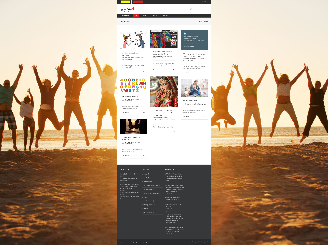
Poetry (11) (147, 197)
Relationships (128, 59)
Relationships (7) (149, 201)
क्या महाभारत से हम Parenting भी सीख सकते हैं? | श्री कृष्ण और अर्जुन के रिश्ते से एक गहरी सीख (175, 230)
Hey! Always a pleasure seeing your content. (173, 198)
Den (155, 242)
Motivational (159, 58)
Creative (151, 242)
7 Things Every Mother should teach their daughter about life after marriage (163, 112)
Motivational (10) (149, 189)
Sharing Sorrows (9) (149, 205)
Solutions (158, 242)
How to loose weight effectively (129, 197)
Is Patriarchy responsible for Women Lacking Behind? (162, 53)
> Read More (125, 71)
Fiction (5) (146, 174)
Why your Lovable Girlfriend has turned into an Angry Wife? (194, 55)
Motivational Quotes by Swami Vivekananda (129, 179)
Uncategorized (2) (149, 213)
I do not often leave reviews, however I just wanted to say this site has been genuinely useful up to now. (175, 189)
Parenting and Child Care (162, 119)
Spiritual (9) (147, 209)
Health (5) (146, 178)
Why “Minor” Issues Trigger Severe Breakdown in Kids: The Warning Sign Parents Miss (174, 177)
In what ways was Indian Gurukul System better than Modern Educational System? (129, 186)
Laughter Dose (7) (149, 182)
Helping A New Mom (190, 101)
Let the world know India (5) (152, 186)
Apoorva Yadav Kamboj (128, 57)
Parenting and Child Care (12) (152, 193)
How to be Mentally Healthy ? (129, 174)
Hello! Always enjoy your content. (173, 206)
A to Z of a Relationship (130, 97)
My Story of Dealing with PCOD (129, 193)
